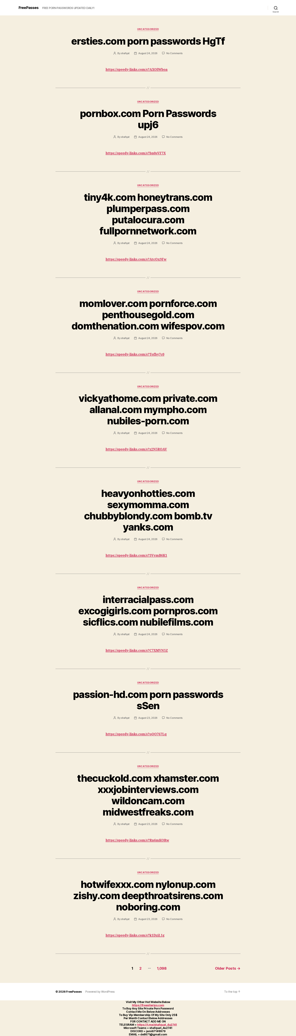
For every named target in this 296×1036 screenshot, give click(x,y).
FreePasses (28, 8)
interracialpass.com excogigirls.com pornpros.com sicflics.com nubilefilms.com (148, 610)
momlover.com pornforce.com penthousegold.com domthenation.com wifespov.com (148, 314)
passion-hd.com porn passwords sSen (148, 699)
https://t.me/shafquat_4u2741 (157, 1024)
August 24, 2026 (147, 53)
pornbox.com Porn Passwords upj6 (148, 119)
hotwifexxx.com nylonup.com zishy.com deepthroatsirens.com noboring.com (148, 895)
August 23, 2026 (147, 717)
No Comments (174, 53)
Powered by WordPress (100, 991)
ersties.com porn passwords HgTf (148, 41)
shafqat (125, 53)
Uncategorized (148, 29)
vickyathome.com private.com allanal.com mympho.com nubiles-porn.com (148, 409)
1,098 (162, 968)
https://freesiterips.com (148, 1005)
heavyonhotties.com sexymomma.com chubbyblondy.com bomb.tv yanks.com (148, 510)
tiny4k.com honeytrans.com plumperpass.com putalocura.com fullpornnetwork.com (148, 214)
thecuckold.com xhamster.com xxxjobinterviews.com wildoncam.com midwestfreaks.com (148, 795)
